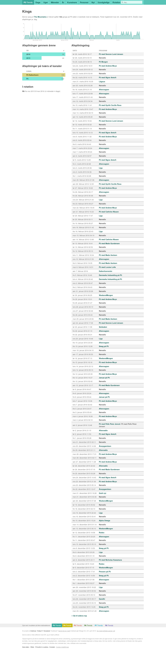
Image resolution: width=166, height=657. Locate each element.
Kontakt (52, 647)
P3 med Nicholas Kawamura (110, 560)
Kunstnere (72, 2)
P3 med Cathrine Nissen (109, 211)
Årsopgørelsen (105, 446)
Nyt (93, 2)
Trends (28, 2)
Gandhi (102, 599)
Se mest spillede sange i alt (106, 631)
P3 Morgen (103, 62)
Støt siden (25, 647)
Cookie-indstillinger (62, 647)
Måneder (55, 2)
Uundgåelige (103, 2)
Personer (84, 2)
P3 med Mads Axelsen (108, 255)
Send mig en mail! (64, 631)
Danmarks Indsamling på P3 (110, 275)
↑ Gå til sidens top (79, 615)
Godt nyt (102, 493)
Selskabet (103, 327)
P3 (27, 78)
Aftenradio (103, 430)
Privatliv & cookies (41, 647)
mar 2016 (40, 91)
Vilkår (32, 647)
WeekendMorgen (106, 295)
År (63, 2)
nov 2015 (31, 91)
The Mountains (40, 17)
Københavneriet (105, 271)
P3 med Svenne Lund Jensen (111, 54)
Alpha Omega (104, 520)
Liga (101, 168)
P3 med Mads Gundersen (109, 243)
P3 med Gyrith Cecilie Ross (110, 105)
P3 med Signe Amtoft (107, 77)
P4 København (32, 75)
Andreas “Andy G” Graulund (40, 631)
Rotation (116, 2)
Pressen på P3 (105, 571)
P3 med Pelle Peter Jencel (109, 424)
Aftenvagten (104, 89)
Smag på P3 (104, 346)
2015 (28, 58)
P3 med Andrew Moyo (108, 66)
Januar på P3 (104, 377)
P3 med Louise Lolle (107, 267)
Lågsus (102, 81)
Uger (45, 2)
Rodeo (101, 532)
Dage (37, 2)
